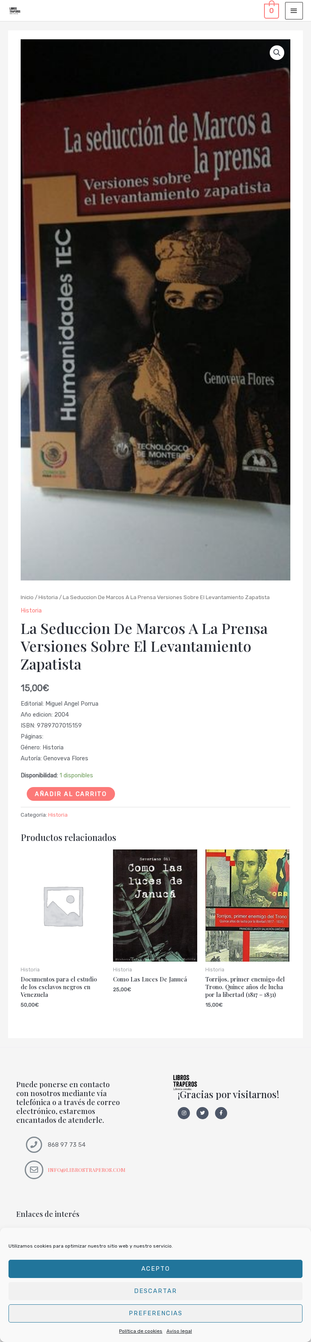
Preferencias (156, 1313)
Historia (48, 597)
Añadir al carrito (71, 794)
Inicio (27, 597)
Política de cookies (140, 1331)
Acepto (155, 1268)
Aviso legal (179, 1331)
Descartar (155, 1291)
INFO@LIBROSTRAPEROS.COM (87, 1169)
